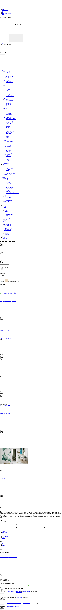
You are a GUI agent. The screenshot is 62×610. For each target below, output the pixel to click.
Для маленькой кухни (9, 82)
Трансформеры (8, 127)
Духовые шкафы (8, 105)
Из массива (7, 170)
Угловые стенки (8, 116)
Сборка (3, 11)
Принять (2, 607)
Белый (2, 272)
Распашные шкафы (7, 154)
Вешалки (5, 219)
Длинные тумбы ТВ (9, 120)
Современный (6, 267)
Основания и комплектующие (10, 173)
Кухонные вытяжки (9, 104)
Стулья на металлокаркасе (10, 96)
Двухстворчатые (8, 149)
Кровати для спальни (7, 165)
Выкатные (7, 134)
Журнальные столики (7, 124)
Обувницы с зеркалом (9, 217)
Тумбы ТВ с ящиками (9, 123)
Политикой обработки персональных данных (14, 591)
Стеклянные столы (9, 91)
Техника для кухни (7, 102)
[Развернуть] (2, 608)
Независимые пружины (7, 229)
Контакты (3, 15)
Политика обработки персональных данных (9, 543)
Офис (3, 537)
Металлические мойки (9, 100)
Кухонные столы (6, 85)
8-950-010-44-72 (2, 43)
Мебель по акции (4, 252)
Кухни (3, 70)
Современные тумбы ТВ (9, 121)
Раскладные (7, 125)
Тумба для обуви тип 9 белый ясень (5, 478)
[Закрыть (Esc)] (0, 608)
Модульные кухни (8, 73)
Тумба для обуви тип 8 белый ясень (5, 338)
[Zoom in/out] (3, 608)
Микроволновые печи (9, 107)
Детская (3, 177)
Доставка (3, 9)
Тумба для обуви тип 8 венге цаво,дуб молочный (8, 301)
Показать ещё (2, 507)
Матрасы (3, 227)
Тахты (5, 140)
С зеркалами (8, 151)
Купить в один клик (3, 329)
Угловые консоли (6, 163)
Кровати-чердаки (8, 183)
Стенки (5, 110)
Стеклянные (8, 126)
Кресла (5, 143)
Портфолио (4, 547)
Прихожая (3, 205)
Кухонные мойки (6, 99)
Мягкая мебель (4, 532)
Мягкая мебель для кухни (8, 98)
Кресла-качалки (6, 234)
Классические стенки (9, 111)
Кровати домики (8, 181)
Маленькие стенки (9, 112)
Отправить (2, 598)
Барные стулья (8, 94)
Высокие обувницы (9, 216)
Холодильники (8, 106)
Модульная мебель (5, 221)
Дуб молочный (7, 272)
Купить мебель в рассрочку (6, 13)
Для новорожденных (9, 180)
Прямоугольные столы (9, 88)
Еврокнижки (8, 135)
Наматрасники (6, 231)
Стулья (5, 93)
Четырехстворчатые (9, 157)
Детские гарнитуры (7, 186)
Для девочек (8, 179)
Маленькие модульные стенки (10, 118)
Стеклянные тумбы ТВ (9, 122)
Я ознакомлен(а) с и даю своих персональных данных (20, 591)
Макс (1, 42)
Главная (3, 236)
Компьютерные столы (7, 224)
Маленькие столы (8, 87)
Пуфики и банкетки (7, 147)
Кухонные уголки (6, 80)
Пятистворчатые (8, 161)
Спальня (3, 164)
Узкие (5, 207)
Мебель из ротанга (5, 232)
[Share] (1, 608)
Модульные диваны (9, 132)
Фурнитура (5, 108)
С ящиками (7, 160)
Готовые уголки (8, 81)
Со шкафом (6, 211)
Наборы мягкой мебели (7, 146)
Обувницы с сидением (9, 214)
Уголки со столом (8, 84)
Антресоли (5, 162)
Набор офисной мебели (7, 225)
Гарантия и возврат (5, 10)
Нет (2, 276)
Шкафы (5, 196)
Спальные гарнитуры (7, 174)
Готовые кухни (8, 72)
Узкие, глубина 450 (9, 153)
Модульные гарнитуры (9, 187)
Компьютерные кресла (7, 223)
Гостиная (3, 109)
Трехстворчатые (8, 150)
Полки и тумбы (6, 128)
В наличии (3, 246)
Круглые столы (8, 86)
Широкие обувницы (9, 218)
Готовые (5, 206)
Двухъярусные (8, 169)
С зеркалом (7, 159)
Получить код (2, 54)
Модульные (6, 208)
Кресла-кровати (8, 144)
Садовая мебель (6, 233)
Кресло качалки (8, 145)
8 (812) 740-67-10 (5, 42)
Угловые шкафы (8, 158)
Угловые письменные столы (10, 191)
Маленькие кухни (8, 75)
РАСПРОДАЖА (2, 0)
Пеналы (7, 155)
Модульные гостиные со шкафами (11, 119)
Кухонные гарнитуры (7, 71)
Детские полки (6, 201)
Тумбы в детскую (6, 195)
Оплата (3, 544)
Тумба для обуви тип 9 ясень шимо (5, 413)
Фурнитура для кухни (9, 76)
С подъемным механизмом (10, 141)
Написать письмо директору (4, 557)
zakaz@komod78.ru (3, 555)
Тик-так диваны (8, 133)
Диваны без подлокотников (10, 131)
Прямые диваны (8, 139)
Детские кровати (6, 178)
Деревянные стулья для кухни (10, 95)
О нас (3, 14)
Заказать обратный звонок (13, 557)
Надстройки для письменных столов (11, 190)
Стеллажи (7, 199)
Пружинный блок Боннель (8, 228)
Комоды (5, 194)
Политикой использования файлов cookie (12, 606)
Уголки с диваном (8, 83)
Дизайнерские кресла (7, 222)
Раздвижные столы (9, 89)
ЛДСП (2, 269)
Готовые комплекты (9, 188)
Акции (3, 12)
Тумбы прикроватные (7, 176)
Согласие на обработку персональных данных (9, 546)
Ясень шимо (12, 272)
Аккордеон (7, 137)
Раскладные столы (9, 90)
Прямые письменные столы (10, 192)
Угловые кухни (8, 74)
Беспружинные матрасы (7, 230)
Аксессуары (6, 204)
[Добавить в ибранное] (31, 297)
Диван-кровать (8, 136)
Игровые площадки (7, 202)
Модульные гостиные (7, 117)
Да (1, 274)
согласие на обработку (26, 591)
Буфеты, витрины (6, 77)
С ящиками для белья (9, 172)
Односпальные (8, 167)
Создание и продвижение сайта (5, 586)
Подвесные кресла (7, 235)
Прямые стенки (8, 113)
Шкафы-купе (6, 148)
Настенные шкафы (9, 200)
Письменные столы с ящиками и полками (12, 193)
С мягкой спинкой (8, 142)
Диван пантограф (8, 130)
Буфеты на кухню (8, 79)
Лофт (2, 267)
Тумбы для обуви (4, 238)
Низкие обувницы (8, 215)
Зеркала (5, 220)
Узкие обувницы (8, 213)
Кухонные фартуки (7, 97)
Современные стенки (9, 114)
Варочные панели (8, 103)
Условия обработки (19, 592)
